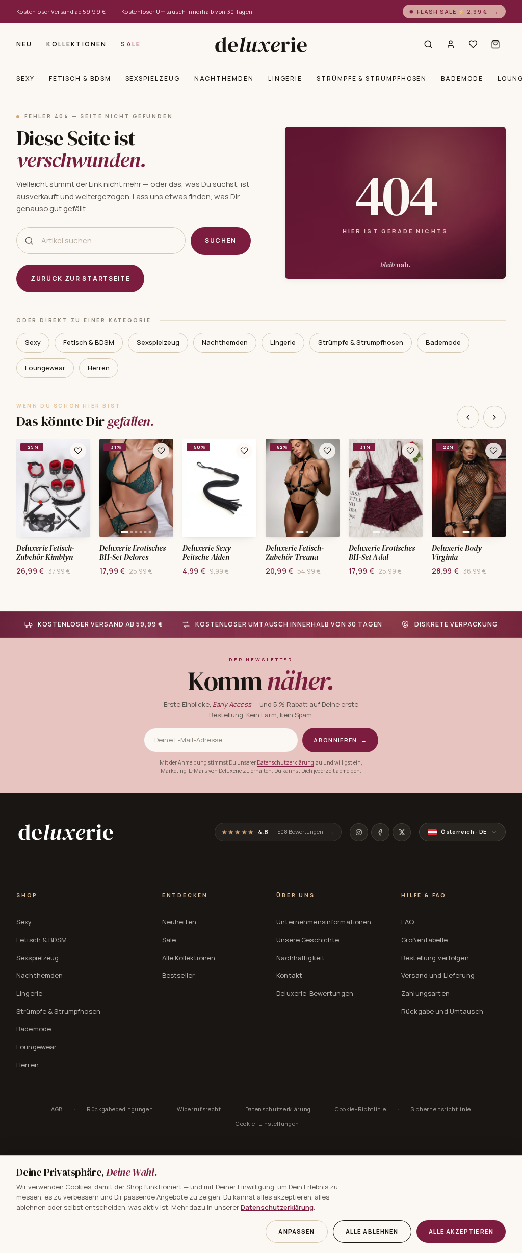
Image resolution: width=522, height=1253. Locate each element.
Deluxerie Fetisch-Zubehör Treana (295, 553)
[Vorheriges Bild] (27, 488)
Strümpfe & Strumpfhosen (372, 78)
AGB (57, 1109)
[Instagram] (359, 832)
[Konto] (450, 44)
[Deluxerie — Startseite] (260, 45)
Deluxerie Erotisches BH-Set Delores (132, 553)
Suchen (221, 240)
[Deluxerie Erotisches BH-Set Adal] (386, 488)
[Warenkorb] (495, 44)
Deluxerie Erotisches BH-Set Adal (382, 553)
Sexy (25, 78)
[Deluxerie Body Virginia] (469, 488)
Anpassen (296, 1231)
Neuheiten (179, 922)
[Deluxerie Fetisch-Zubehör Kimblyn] (53, 488)
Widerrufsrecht (199, 1109)
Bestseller (178, 975)
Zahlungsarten (425, 993)
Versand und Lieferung (438, 975)
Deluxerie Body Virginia (457, 553)
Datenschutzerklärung (285, 762)
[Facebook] (380, 832)
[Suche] (428, 44)
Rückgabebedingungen (120, 1109)
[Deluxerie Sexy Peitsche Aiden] (219, 488)
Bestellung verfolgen (435, 957)
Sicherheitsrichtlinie (440, 1109)
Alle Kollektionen (188, 957)
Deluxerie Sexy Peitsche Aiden (206, 553)
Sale (131, 44)
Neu (24, 44)
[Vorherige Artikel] (468, 417)
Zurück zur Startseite (80, 278)
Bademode (462, 78)
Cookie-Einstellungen (267, 1123)
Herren (99, 367)
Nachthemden (224, 78)
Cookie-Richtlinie (360, 1109)
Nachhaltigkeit (300, 957)
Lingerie (285, 78)
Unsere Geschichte (307, 939)
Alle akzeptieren (461, 1231)
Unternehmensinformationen (323, 922)
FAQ (407, 922)
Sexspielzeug (152, 78)
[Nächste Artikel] (494, 417)
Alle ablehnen (372, 1231)
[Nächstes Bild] (79, 488)
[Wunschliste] (473, 44)
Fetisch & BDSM (80, 78)
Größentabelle (424, 939)
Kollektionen (76, 44)
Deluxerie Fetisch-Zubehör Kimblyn (45, 553)
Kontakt (289, 975)
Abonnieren (340, 740)
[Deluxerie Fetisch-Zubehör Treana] (303, 488)
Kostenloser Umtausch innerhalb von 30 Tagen (187, 11)
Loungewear (45, 367)
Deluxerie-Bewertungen (314, 993)
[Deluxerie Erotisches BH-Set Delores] (136, 488)
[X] (402, 832)
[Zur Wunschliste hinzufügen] (78, 451)
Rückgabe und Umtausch (442, 1011)
